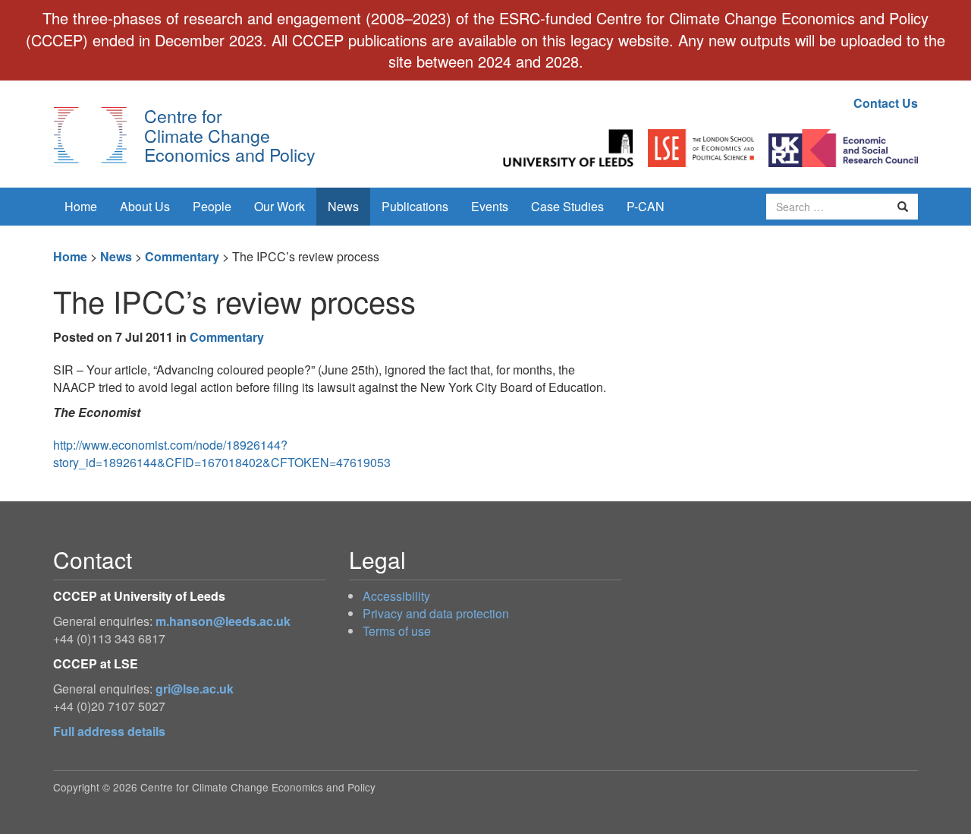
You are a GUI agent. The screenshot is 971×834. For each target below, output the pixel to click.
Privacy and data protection (436, 613)
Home (80, 206)
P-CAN (646, 206)
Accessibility (396, 596)
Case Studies (567, 206)
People (212, 206)
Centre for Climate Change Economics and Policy (230, 135)
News (343, 206)
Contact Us (885, 103)
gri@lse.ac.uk (195, 688)
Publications (415, 206)
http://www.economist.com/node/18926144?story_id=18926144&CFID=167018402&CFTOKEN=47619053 (222, 453)
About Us (145, 206)
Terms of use (397, 631)
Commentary (182, 256)
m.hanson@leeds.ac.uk (223, 621)
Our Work (279, 206)
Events (489, 206)
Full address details (109, 731)
